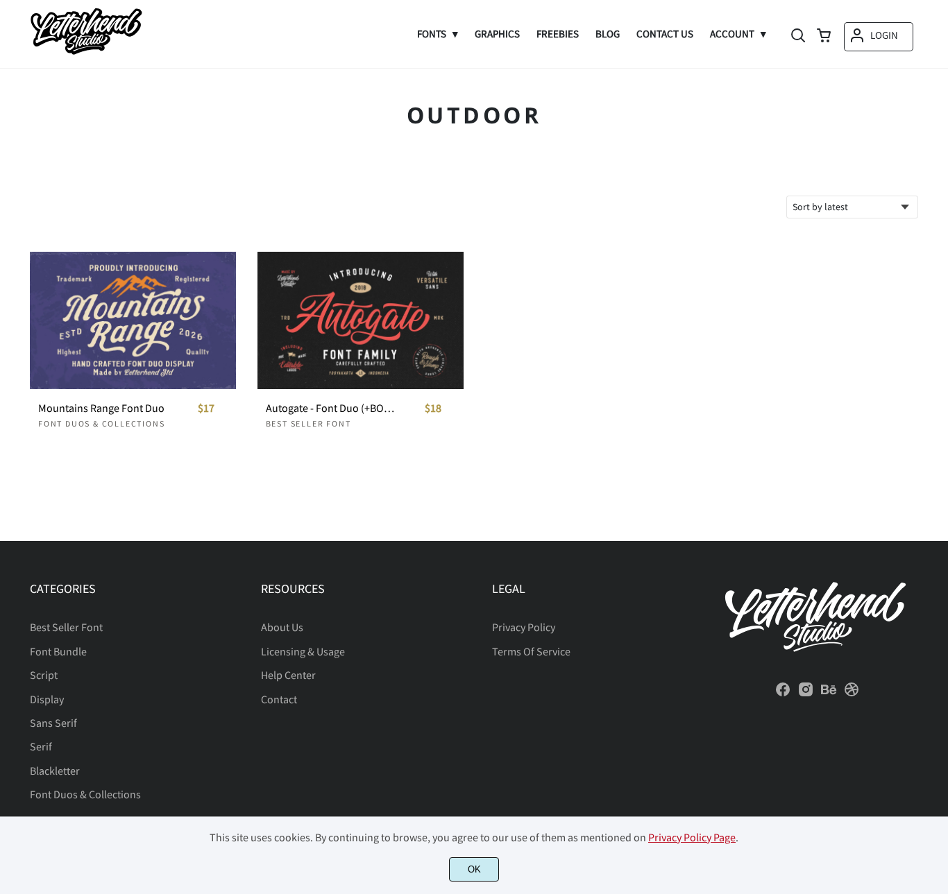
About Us (282, 627)
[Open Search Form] (798, 37)
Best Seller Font (308, 423)
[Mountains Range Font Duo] (133, 320)
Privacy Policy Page (692, 837)
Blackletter (55, 770)
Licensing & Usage (303, 651)
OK (474, 869)
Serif (41, 746)
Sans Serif (53, 723)
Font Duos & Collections (101, 423)
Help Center (288, 675)
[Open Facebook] (783, 693)
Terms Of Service (531, 651)
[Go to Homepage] (86, 53)
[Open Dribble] (851, 693)
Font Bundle (58, 651)
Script (44, 675)
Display (47, 699)
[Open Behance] (828, 693)
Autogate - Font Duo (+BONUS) (332, 408)
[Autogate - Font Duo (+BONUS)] (360, 320)
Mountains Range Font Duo (101, 408)
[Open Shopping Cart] (824, 37)
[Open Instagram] (805, 693)
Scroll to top (935, 520)
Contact (279, 699)
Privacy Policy (523, 627)
